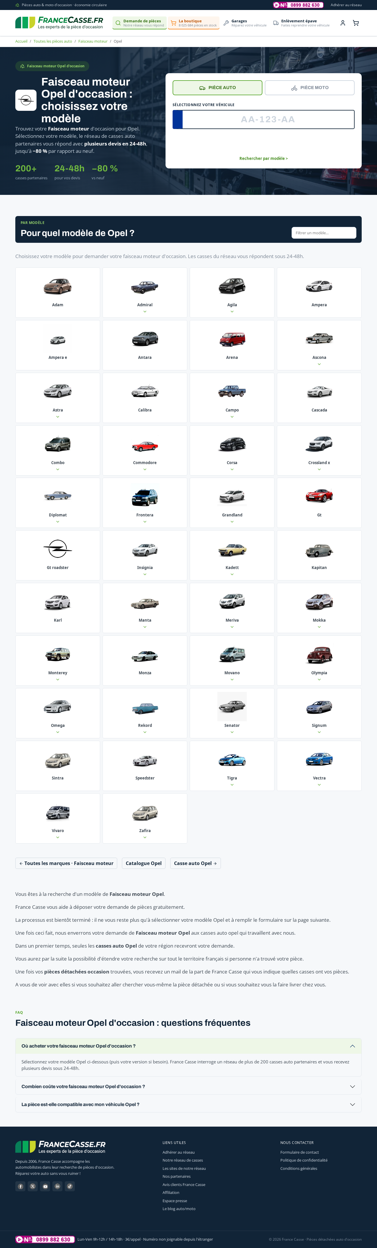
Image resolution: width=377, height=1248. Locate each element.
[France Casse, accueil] (59, 23)
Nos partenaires (177, 1176)
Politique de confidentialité (304, 1160)
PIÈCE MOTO (314, 87)
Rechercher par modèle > (263, 158)
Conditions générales (298, 1168)
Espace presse (175, 1200)
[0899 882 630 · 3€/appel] (298, 5)
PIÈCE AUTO (222, 87)
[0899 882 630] (45, 1239)
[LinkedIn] (57, 1186)
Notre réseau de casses (183, 1160)
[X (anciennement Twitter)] (33, 1186)
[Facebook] (20, 1186)
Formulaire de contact (299, 1152)
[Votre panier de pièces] (356, 23)
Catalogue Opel (144, 863)
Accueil (21, 41)
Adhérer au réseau (346, 4)
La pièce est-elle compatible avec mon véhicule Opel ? (81, 1104)
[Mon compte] (343, 23)
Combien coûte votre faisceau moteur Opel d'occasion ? (83, 1086)
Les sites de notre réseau (184, 1168)
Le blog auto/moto (179, 1208)
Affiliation (171, 1192)
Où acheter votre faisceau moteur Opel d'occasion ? (79, 1045)
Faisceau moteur (93, 41)
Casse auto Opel (193, 863)
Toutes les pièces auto (53, 41)
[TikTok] (70, 1186)
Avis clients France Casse (184, 1184)
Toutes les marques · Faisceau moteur (68, 863)
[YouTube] (45, 1186)
